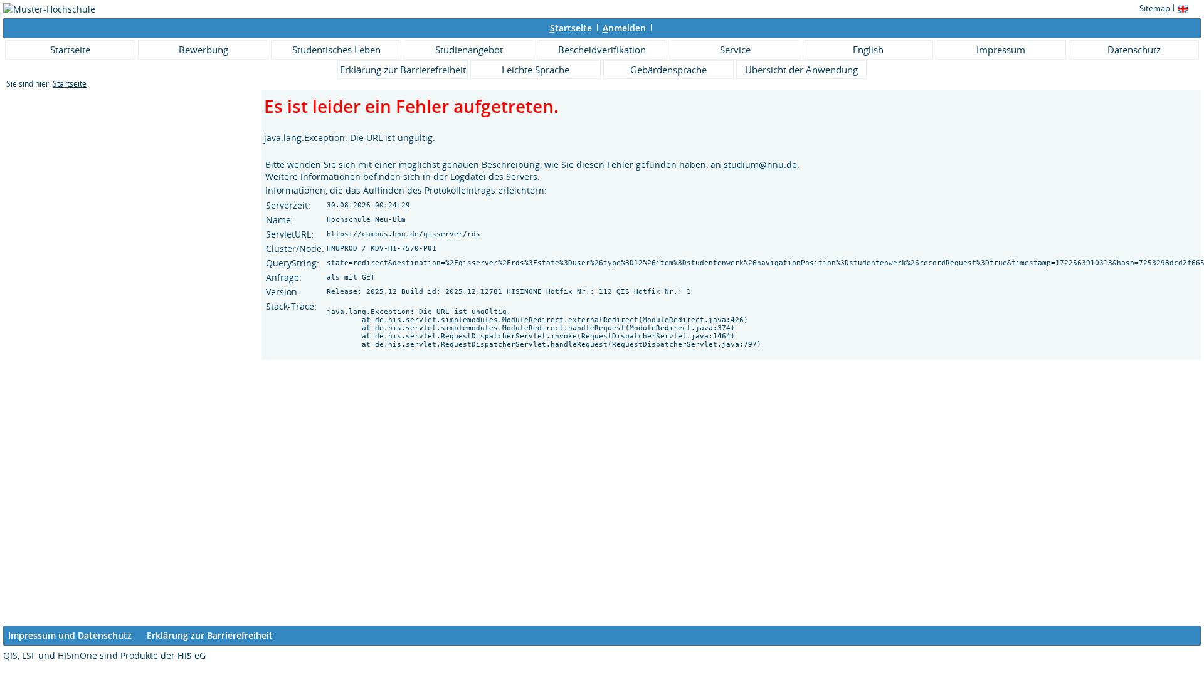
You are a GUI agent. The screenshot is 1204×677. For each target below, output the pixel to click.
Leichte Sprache (535, 69)
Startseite (70, 49)
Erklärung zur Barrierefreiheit (403, 69)
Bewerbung (203, 49)
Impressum (1000, 49)
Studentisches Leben (336, 49)
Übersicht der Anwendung (801, 69)
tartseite (571, 28)
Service (735, 49)
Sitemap (1154, 8)
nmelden (624, 28)
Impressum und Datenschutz (70, 635)
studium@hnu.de (760, 165)
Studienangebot (469, 49)
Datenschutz (1134, 49)
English (868, 49)
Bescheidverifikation (602, 49)
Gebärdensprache (668, 69)
